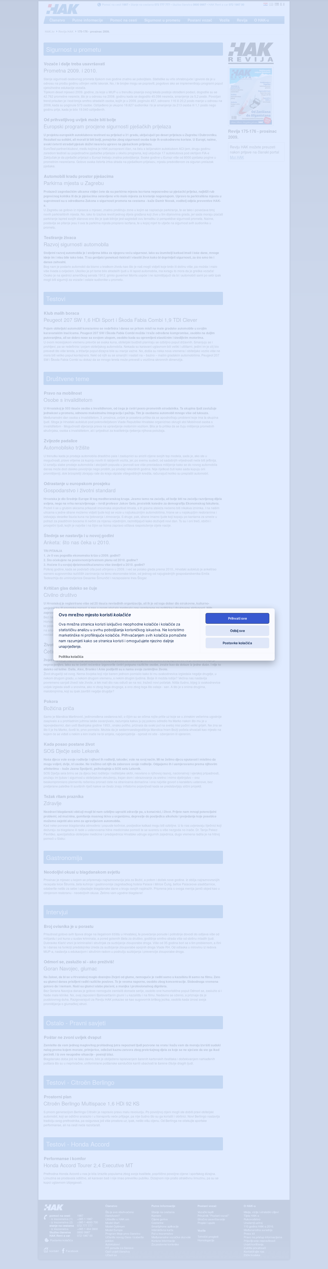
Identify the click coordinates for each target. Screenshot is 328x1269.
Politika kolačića (71, 657)
